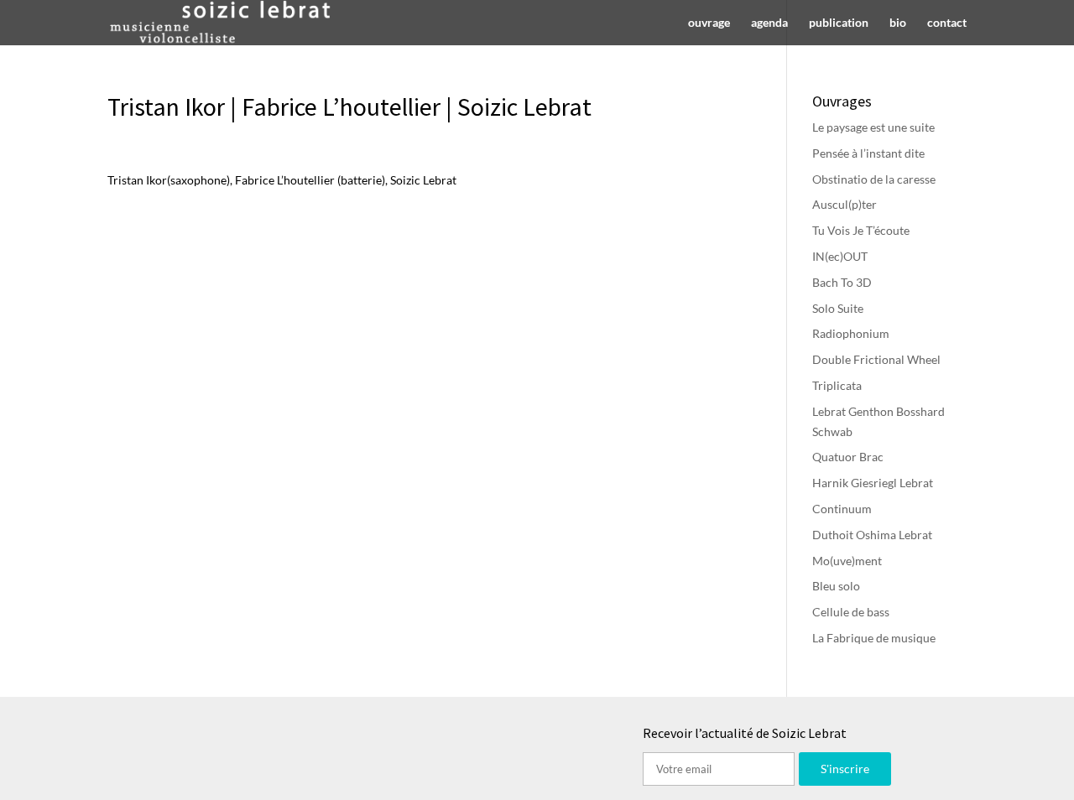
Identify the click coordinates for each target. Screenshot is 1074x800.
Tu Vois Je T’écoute (861, 230)
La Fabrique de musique (874, 638)
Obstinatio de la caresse (874, 179)
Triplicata (837, 385)
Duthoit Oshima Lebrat (872, 534)
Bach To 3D (842, 282)
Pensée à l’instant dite (868, 153)
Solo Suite (837, 308)
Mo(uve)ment (847, 560)
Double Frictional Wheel (876, 359)
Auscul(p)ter (844, 204)
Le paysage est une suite (873, 127)
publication (838, 23)
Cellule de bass (850, 612)
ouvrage (709, 23)
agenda (769, 23)
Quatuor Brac (848, 456)
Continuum (842, 508)
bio (897, 23)
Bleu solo (836, 586)
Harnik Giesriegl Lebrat (872, 482)
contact (947, 23)
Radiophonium (850, 333)
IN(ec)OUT (840, 256)
